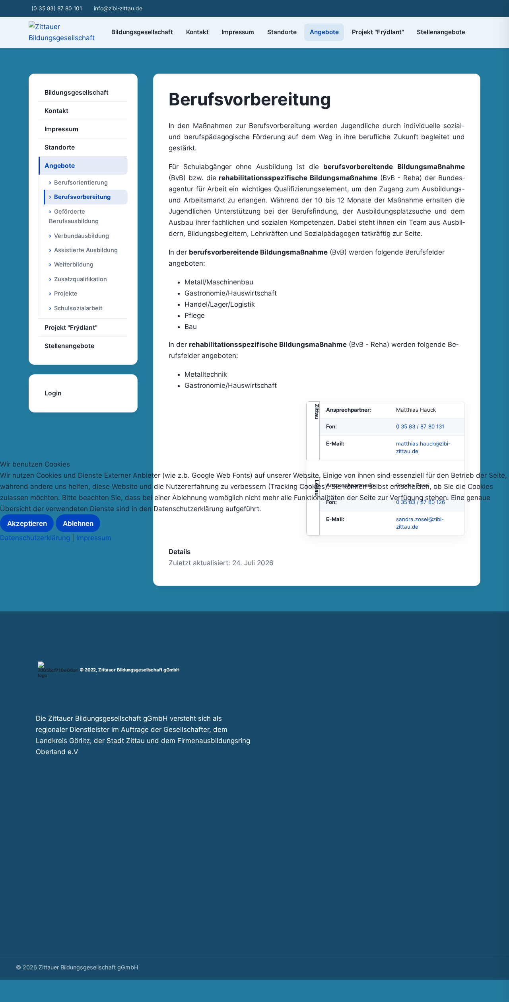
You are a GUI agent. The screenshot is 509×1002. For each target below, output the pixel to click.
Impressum (93, 538)
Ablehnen (78, 523)
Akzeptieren (27, 523)
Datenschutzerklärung (35, 538)
